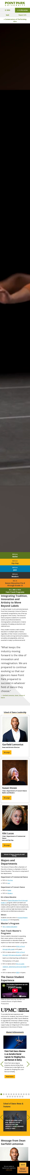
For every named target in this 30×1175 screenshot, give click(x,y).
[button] (1, 1094)
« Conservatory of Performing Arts (15, 20)
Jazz (9, 883)
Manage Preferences (22, 1170)
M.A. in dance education (10, 927)
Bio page (7, 752)
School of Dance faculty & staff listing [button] (14, 855)
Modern (10, 893)
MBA (17, 972)
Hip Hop (10, 880)
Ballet (9, 890)
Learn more (9, 1170)
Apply (7, 15)
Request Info (22, 15)
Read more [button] (9, 1076)
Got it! (23, 1165)
